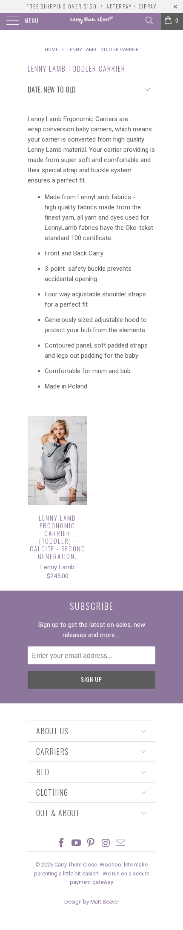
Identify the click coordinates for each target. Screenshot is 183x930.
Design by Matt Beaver (91, 901)
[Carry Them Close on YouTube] (76, 844)
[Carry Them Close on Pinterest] (91, 844)
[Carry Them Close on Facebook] (61, 844)
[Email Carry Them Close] (120, 844)
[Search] (148, 20)
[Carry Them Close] (91, 21)
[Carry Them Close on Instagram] (106, 844)
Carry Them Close (75, 864)
